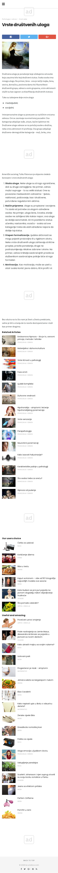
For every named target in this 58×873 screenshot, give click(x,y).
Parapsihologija (25, 431)
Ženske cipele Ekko (26, 715)
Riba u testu (23, 566)
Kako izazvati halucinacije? (30, 454)
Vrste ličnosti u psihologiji (29, 360)
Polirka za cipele (25, 739)
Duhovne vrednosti (26, 395)
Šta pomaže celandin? (28, 603)
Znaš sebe (23, 19)
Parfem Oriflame (25, 798)
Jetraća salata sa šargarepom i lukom (35, 680)
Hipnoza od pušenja (27, 490)
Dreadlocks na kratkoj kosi (30, 727)
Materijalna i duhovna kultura (31, 348)
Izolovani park (24, 656)
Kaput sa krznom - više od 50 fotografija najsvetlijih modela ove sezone (36, 579)
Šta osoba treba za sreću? (30, 478)
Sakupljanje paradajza (28, 762)
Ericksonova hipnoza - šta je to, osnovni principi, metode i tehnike (36, 338)
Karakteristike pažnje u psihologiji (33, 466)
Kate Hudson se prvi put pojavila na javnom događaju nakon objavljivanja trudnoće (35, 593)
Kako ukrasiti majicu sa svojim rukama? (36, 644)
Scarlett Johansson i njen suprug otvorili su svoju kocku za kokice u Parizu (36, 776)
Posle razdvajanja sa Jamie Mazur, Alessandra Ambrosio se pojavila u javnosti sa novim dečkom (33, 634)
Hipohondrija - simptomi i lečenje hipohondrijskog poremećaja (33, 409)
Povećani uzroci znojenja (29, 619)
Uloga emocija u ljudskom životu (33, 750)
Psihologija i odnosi (9, 19)
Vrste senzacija (25, 419)
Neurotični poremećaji (28, 443)
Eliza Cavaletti (24, 691)
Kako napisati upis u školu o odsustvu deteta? (35, 705)
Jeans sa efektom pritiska (30, 786)
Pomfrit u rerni (24, 810)
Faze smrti (22, 372)
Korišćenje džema (26, 554)
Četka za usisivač (26, 542)
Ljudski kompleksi (25, 383)
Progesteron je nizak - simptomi (33, 668)
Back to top (29, 860)
